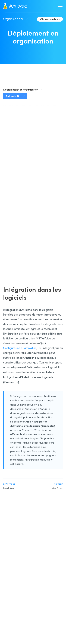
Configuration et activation (19, 348)
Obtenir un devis (50, 19)
